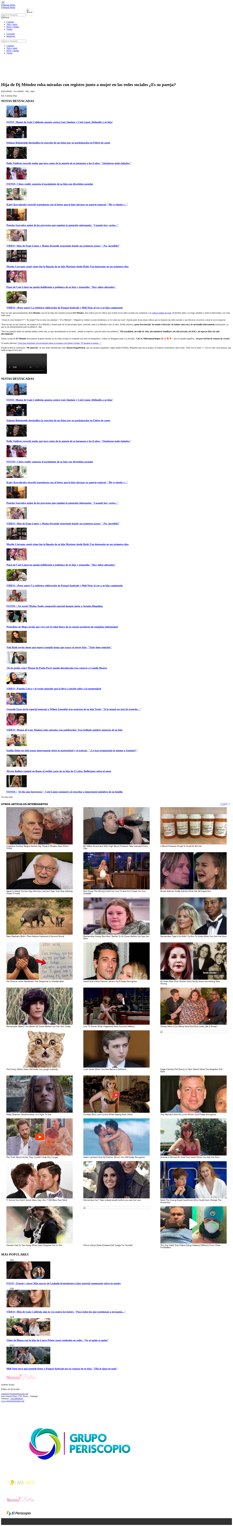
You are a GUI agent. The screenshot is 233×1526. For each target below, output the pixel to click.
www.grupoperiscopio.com (12, 1401)
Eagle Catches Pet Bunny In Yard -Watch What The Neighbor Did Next (191, 1070)
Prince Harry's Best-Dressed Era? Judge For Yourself (107, 1245)
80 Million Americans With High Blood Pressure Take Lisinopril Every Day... (115, 847)
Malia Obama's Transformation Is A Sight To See (28, 1114)
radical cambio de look (161, 313)
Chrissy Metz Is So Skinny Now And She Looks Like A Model (188, 1026)
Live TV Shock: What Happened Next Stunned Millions (108, 1026)
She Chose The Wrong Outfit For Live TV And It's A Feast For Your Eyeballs (114, 892)
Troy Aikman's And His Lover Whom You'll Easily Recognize (188, 1114)
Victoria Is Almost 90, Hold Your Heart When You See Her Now (190, 1157)
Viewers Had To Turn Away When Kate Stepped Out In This (34, 1245)
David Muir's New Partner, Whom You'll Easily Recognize (110, 981)
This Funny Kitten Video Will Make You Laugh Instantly (32, 1069)
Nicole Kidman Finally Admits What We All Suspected (185, 891)
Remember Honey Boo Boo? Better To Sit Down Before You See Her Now (116, 937)
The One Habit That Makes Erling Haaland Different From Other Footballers (190, 1246)
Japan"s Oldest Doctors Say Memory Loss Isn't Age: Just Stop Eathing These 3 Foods (39, 892)
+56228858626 (16, 1398)
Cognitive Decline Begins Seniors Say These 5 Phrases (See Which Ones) (37, 847)
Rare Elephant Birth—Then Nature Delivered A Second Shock (35, 936)
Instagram (10, 36)
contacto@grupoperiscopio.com (14, 1394)
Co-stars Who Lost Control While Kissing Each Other (108, 1114)
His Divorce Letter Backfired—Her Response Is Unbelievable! (35, 981)
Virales (9, 29)
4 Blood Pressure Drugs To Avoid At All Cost (181, 846)
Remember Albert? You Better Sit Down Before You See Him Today (38, 1026)
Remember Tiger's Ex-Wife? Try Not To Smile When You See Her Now (193, 936)
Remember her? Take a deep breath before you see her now (112, 1200)
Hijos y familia (12, 27)
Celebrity (10, 22)
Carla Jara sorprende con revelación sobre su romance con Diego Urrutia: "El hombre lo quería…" (59, 343)
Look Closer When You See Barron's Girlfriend (104, 1069)
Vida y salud (11, 24)
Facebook (10, 34)
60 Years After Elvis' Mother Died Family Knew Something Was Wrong (190, 982)
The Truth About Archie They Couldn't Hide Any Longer (32, 1157)
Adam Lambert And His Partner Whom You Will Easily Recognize (114, 1157)
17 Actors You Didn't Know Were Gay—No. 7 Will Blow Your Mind (36, 1200)
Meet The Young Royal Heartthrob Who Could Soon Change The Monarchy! (190, 1201)
